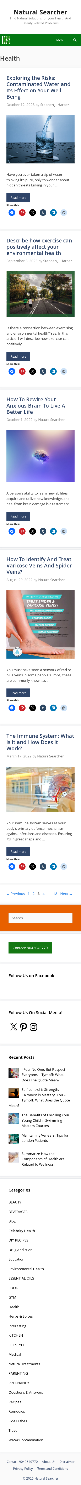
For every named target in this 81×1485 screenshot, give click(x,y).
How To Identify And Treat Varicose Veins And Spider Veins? (39, 565)
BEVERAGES (18, 1211)
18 (55, 893)
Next (66, 893)
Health (14, 1306)
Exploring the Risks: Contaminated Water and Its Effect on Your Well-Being (38, 87)
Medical (15, 1354)
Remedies (17, 1411)
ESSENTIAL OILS (21, 1278)
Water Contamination (26, 1440)
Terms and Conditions (52, 1468)
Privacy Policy (23, 1468)
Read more (18, 197)
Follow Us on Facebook (31, 975)
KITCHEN (16, 1335)
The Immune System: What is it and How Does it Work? (40, 742)
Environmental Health (26, 1268)
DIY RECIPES (18, 1240)
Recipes (15, 1402)
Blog (12, 1221)
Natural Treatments (24, 1363)
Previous (15, 893)
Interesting (17, 1325)
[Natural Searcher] (6, 40)
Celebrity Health (22, 1230)
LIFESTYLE (17, 1344)
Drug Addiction (20, 1249)
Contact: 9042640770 (22, 1462)
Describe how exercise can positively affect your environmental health (39, 246)
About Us (48, 1462)
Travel (13, 1430)
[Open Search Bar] (75, 40)
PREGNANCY (19, 1382)
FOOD (13, 1287)
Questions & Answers (26, 1392)
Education (16, 1259)
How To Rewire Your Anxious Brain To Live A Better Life (35, 405)
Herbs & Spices (21, 1316)
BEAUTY (15, 1202)
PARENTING (18, 1373)
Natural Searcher (40, 12)
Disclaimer (67, 1462)
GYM (12, 1297)
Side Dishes (18, 1421)
